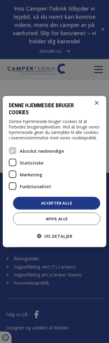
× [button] (96, 103)
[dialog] (54, 171)
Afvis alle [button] (57, 218)
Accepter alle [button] (56, 203)
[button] (54, 235)
